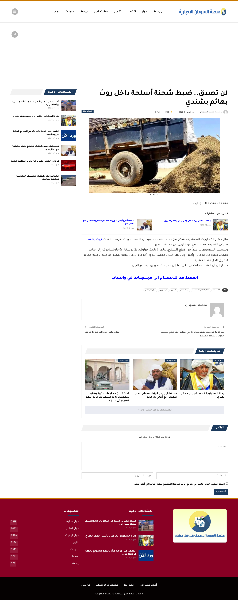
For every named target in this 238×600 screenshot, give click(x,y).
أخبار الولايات (88, 111)
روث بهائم (95, 239)
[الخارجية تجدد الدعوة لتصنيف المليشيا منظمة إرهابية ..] (68, 180)
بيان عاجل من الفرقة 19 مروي (102, 332)
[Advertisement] (201, 49)
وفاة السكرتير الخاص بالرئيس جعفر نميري (187, 221)
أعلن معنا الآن (148, 585)
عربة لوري (163, 290)
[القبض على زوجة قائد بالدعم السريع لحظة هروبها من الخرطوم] (68, 135)
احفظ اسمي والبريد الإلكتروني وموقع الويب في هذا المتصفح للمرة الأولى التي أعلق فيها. (179, 484)
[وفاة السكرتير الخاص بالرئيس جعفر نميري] (220, 224)
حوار (57, 11)
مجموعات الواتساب (107, 585)
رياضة (84, 11)
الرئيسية (158, 11)
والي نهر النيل (150, 290)
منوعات (70, 11)
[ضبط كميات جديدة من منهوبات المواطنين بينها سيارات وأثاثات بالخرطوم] (68, 105)
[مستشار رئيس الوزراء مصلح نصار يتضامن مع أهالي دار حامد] (144, 224)
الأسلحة (216, 290)
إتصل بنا (129, 585)
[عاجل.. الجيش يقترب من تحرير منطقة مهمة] (68, 165)
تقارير (117, 11)
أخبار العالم (72, 528)
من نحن (85, 585)
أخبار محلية (72, 521)
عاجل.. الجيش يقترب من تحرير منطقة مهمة (35, 161)
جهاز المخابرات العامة (200, 290)
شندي (173, 290)
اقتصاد (131, 11)
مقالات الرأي (101, 11)
